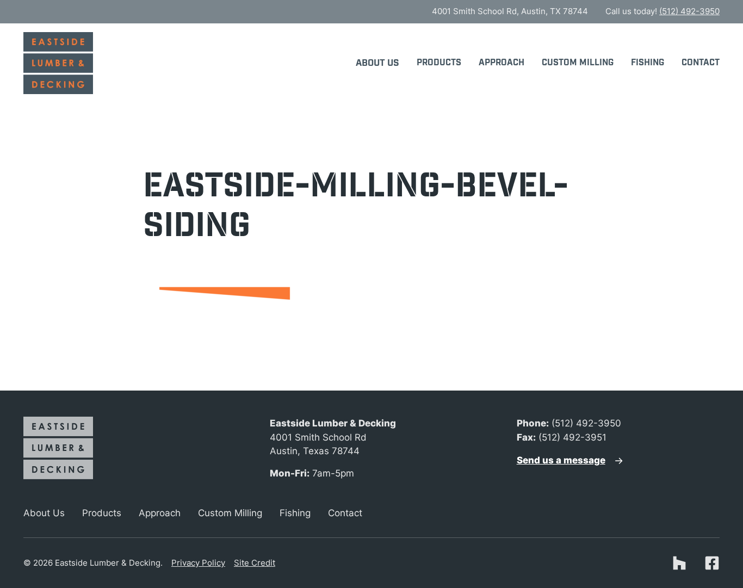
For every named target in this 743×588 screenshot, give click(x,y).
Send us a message (561, 460)
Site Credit (254, 563)
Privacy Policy (198, 563)
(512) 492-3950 (689, 11)
